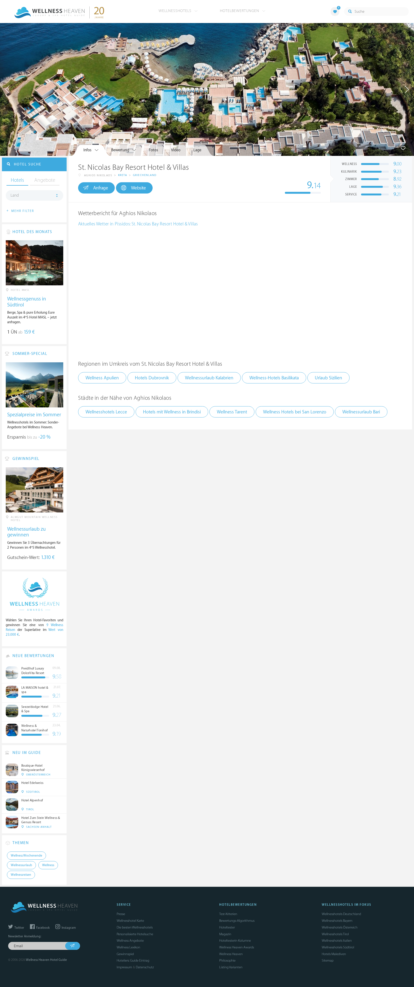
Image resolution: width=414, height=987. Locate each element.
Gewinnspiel (125, 954)
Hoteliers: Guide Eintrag (133, 960)
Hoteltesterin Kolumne (235, 941)
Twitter (19, 928)
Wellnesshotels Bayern (337, 921)
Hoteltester (227, 927)
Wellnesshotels (176, 11)
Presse (121, 914)
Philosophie (227, 960)
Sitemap (328, 960)
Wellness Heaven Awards (236, 947)
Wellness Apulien (102, 378)
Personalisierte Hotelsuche (135, 934)
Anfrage (100, 188)
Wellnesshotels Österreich (339, 927)
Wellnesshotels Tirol (335, 934)
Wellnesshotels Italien (337, 941)
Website (138, 188)
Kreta (122, 175)
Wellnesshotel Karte (130, 921)
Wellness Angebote (130, 941)
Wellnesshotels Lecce (106, 412)
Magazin (225, 934)
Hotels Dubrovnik (152, 378)
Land (15, 195)
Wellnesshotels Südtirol (338, 947)
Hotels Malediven (334, 954)
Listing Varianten (230, 967)
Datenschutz (145, 967)
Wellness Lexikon (128, 947)
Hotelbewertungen (240, 11)
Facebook (42, 928)
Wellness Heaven (231, 954)
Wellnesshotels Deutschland (341, 914)
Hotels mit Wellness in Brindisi (172, 412)
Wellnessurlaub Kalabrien (209, 378)
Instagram (68, 928)
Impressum (124, 967)
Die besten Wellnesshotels (135, 927)
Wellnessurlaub (21, 865)
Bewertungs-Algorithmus (236, 921)
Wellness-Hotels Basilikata (274, 378)
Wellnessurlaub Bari (361, 412)
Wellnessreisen (21, 875)
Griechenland (145, 175)
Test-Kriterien (228, 914)
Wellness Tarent (232, 412)
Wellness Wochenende (26, 856)
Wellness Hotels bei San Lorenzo (294, 412)
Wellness (48, 865)
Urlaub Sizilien (328, 378)
